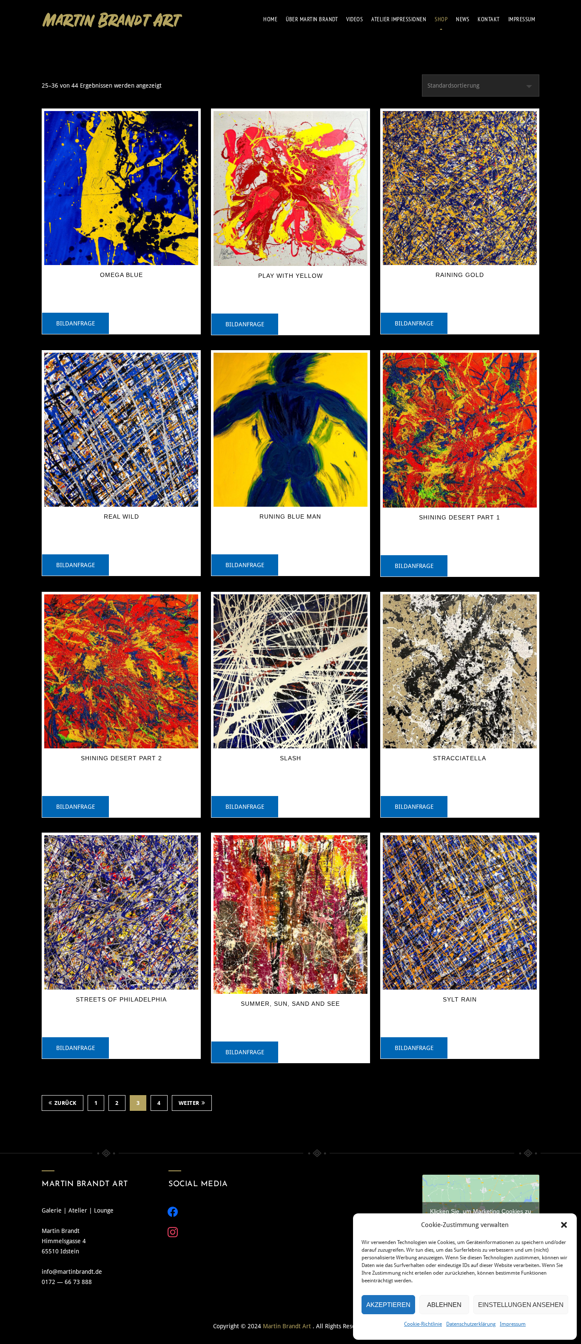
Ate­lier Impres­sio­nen (398, 19)
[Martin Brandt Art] (112, 19)
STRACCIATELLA (459, 758)
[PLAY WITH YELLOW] (290, 188)
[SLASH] (290, 671)
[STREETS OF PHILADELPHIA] (121, 912)
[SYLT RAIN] (460, 912)
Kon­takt (489, 19)
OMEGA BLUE (121, 274)
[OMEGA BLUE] (121, 188)
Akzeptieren (388, 1304)
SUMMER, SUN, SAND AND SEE (290, 1003)
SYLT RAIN (460, 999)
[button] (564, 1225)
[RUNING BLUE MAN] (290, 430)
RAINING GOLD (460, 274)
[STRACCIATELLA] (460, 671)
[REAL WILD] (121, 430)
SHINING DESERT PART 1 (459, 517)
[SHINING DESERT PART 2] (121, 671)
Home (270, 19)
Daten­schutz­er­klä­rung (471, 1324)
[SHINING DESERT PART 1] (460, 430)
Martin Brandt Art (288, 1326)
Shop (441, 19)
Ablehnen (444, 1304)
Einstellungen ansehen (521, 1304)
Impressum (513, 1324)
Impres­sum (521, 19)
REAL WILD (121, 516)
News (462, 19)
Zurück (65, 1103)
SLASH (290, 758)
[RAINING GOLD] (460, 188)
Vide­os (354, 19)
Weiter (189, 1103)
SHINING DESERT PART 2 (121, 758)
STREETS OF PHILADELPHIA (121, 999)
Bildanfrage (75, 323)
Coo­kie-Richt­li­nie (423, 1324)
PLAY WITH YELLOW (290, 275)
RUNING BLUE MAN (290, 516)
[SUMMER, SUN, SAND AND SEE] (290, 914)
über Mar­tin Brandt (312, 19)
